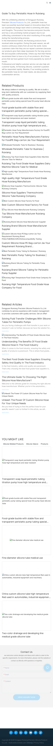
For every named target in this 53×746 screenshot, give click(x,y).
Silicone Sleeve (32, 444)
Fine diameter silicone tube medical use (22, 558)
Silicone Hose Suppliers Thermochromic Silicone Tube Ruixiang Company (22, 194)
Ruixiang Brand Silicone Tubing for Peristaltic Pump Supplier (25, 271)
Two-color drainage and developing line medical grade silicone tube (22, 635)
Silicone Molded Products (13, 444)
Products (44, 444)
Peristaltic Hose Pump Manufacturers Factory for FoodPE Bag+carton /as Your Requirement (26, 138)
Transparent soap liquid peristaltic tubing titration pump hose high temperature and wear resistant (24, 124)
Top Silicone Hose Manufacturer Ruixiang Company (23, 215)
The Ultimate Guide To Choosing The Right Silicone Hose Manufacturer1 (24, 379)
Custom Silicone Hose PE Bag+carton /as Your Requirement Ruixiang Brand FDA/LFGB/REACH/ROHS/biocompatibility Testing (26, 245)
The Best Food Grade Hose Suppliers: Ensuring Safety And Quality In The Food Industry (26, 361)
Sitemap (30, 743)
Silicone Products (17, 22)
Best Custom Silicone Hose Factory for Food (25, 204)
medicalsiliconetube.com (17, 743)
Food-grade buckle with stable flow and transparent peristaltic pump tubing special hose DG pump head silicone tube (24, 109)
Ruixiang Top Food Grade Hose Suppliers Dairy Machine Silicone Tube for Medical (26, 165)
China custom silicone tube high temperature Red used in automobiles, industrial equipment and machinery (26, 595)
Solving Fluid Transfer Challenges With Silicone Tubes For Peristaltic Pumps (26, 320)
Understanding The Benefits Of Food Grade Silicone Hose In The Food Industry (24, 343)
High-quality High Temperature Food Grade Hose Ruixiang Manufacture (24, 180)
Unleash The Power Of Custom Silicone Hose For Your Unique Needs (25, 402)
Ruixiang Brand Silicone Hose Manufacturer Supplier (24, 227)
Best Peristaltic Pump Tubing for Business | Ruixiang (24, 257)
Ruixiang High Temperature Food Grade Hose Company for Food (25, 286)
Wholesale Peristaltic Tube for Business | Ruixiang (23, 151)
